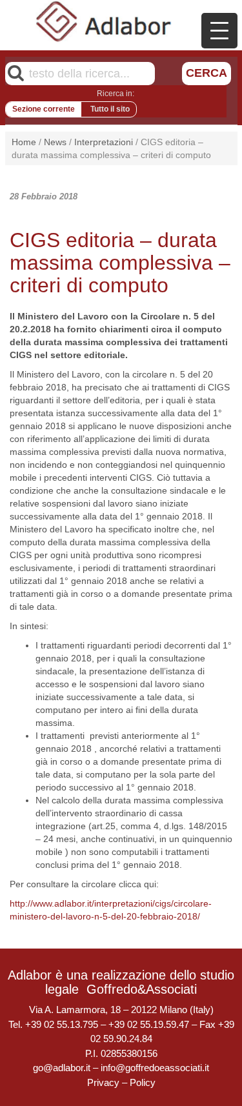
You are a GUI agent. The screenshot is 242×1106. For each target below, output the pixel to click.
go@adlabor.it (61, 1067)
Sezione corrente (43, 109)
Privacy (103, 1082)
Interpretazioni (103, 142)
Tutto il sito (110, 109)
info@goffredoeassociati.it (155, 1067)
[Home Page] (103, 21)
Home (24, 142)
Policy (143, 1082)
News (55, 142)
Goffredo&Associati (141, 989)
